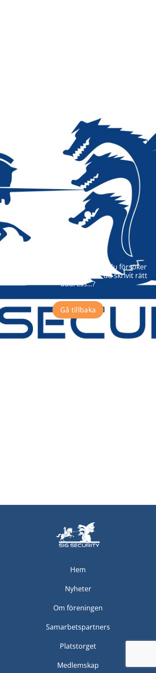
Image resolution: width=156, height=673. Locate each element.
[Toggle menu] (141, 28)
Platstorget (78, 646)
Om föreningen (78, 608)
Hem (78, 569)
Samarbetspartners (78, 627)
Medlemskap (78, 665)
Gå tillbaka (78, 310)
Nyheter (78, 588)
